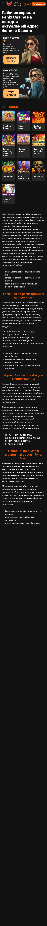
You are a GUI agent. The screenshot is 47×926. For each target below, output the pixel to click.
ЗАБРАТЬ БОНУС (11, 59)
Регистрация (39, 4)
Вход (27, 4)
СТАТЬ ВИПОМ (11, 93)
